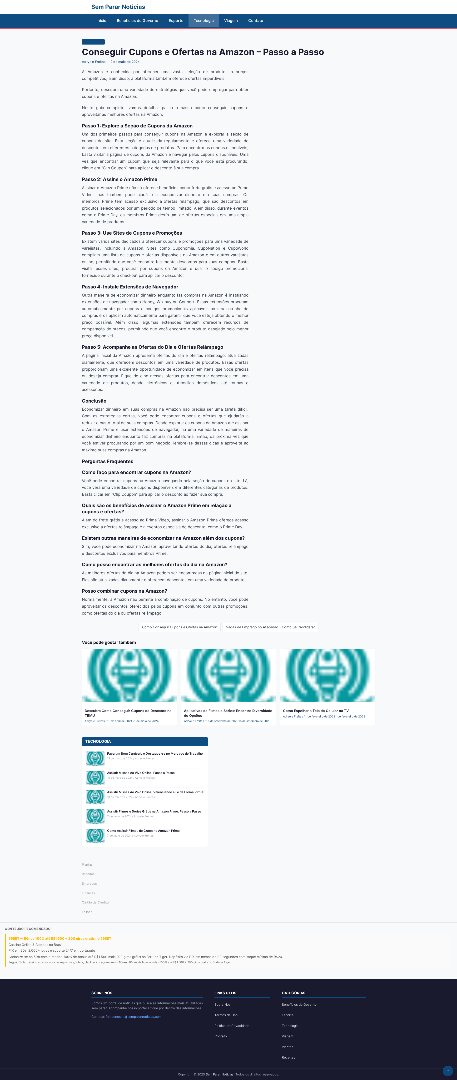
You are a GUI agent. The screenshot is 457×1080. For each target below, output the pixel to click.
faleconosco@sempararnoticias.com (134, 1017)
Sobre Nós (222, 1004)
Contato (255, 20)
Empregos (89, 883)
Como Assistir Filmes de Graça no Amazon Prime (143, 831)
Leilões (87, 912)
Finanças (88, 893)
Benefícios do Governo (137, 20)
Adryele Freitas (93, 62)
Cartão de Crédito (95, 902)
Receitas (88, 874)
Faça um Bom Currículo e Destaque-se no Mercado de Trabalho (155, 753)
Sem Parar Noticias (219, 1074)
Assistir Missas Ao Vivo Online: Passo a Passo (141, 773)
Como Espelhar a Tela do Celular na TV (316, 711)
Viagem (231, 20)
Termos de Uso (226, 1015)
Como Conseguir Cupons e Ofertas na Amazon (179, 627)
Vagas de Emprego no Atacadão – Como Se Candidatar (270, 627)
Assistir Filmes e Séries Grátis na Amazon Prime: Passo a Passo (154, 811)
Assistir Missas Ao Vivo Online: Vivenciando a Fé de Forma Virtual (155, 792)
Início (101, 20)
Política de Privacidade (231, 1026)
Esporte (176, 20)
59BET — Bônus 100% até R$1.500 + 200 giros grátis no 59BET (60, 938)
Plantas (87, 864)
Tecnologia (204, 20)
